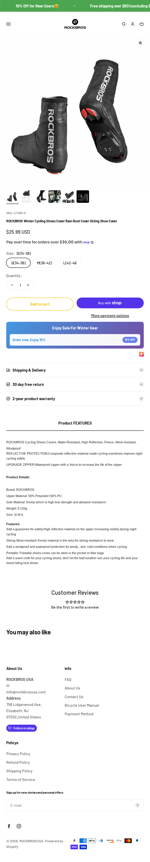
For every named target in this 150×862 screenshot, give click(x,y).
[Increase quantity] (28, 285)
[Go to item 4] (54, 197)
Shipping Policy (19, 770)
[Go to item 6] (83, 197)
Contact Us (74, 696)
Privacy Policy (18, 753)
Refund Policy (18, 762)
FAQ (68, 679)
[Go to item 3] (40, 197)
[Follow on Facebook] (9, 826)
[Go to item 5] (68, 197)
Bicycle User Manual (82, 705)
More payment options (110, 315)
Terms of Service (20, 779)
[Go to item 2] (26, 197)
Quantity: (14, 275)
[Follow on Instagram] (18, 826)
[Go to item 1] (12, 197)
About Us (72, 688)
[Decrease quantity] (12, 285)
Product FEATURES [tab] (75, 423)
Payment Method (79, 713)
